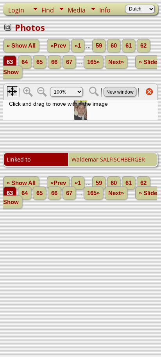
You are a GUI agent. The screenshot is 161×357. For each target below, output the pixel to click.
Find (47, 10)
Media (77, 10)
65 (39, 62)
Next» (116, 62)
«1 (78, 46)
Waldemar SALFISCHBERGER (108, 159)
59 (99, 46)
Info (105, 10)
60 (114, 46)
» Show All (21, 46)
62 (143, 46)
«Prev (58, 46)
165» (93, 62)
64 (24, 62)
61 (128, 46)
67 (69, 62)
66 (54, 62)
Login (16, 10)
